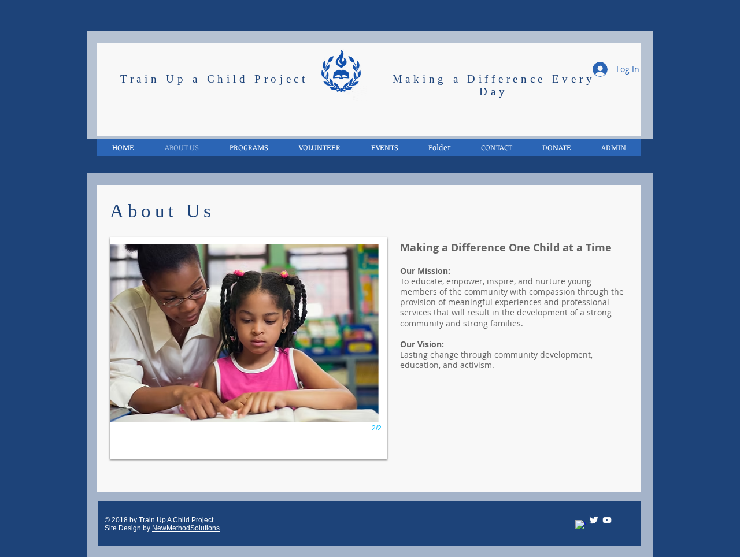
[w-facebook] (580, 525)
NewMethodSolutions (186, 528)
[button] (613, 147)
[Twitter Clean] (594, 520)
